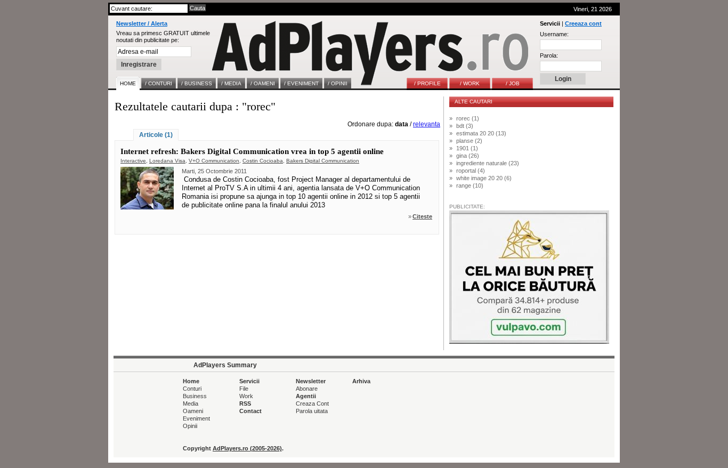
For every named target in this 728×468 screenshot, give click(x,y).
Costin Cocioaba (262, 161)
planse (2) (469, 141)
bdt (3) (464, 126)
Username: (554, 34)
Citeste (422, 216)
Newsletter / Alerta (141, 23)
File (243, 388)
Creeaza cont (583, 23)
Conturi (192, 388)
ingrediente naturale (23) (487, 163)
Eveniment (196, 418)
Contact (250, 411)
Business (195, 396)
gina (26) (467, 155)
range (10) (469, 185)
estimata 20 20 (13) (481, 133)
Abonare (307, 388)
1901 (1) (467, 148)
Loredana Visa (167, 161)
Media (190, 403)
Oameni (193, 411)
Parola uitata (312, 411)
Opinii (190, 426)
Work (246, 396)
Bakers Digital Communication (322, 161)
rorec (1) (467, 118)
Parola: (549, 55)
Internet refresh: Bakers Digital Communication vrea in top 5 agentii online (252, 151)
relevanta (426, 124)
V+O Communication (214, 161)
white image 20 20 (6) (484, 178)
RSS (245, 403)
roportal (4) (470, 170)
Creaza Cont (312, 403)
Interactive (133, 161)
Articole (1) (156, 135)
